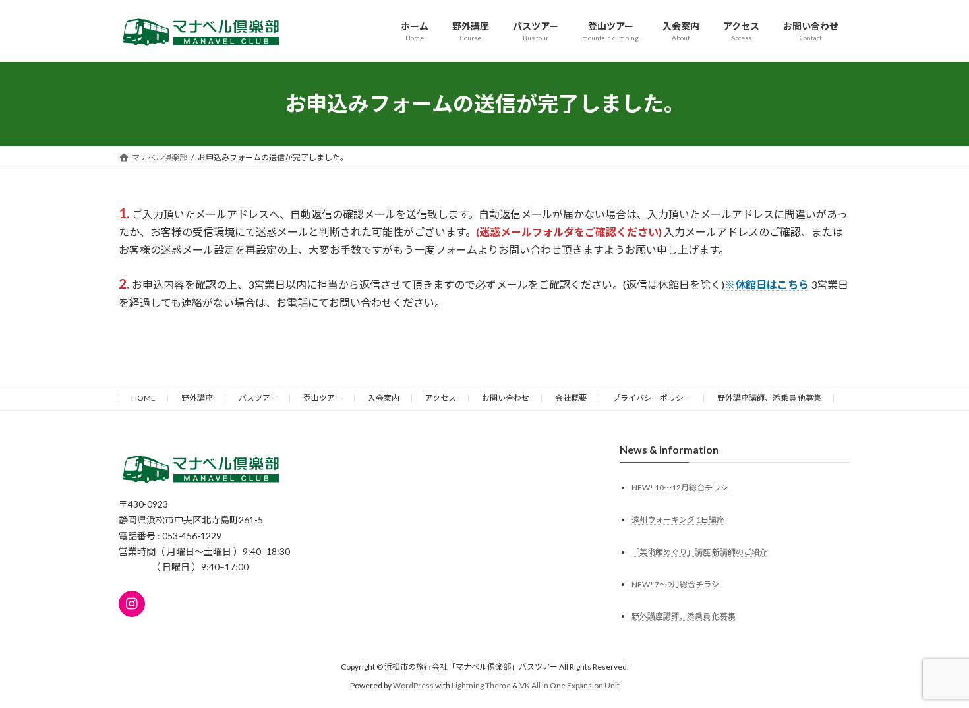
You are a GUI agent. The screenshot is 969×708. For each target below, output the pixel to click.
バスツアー (258, 398)
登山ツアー (322, 398)
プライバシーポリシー (651, 398)
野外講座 (197, 398)
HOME (143, 398)
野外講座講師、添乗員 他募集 (769, 398)
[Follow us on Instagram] (132, 603)
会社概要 (571, 398)
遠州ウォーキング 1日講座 (677, 519)
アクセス (440, 398)
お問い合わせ (505, 398)
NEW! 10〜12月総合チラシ (679, 487)
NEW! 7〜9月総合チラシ (675, 584)
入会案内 (383, 398)
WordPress (413, 685)
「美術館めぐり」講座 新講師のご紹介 (699, 551)
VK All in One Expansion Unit (569, 685)
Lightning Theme (481, 685)
